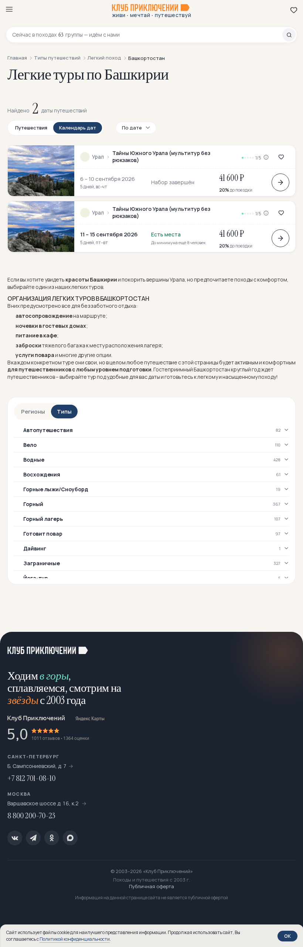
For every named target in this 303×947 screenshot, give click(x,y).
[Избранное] (294, 10)
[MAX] (70, 837)
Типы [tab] (64, 411)
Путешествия (31, 127)
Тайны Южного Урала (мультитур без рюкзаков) (161, 157)
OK (287, 936)
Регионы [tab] (33, 411)
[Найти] (289, 34)
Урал (98, 157)
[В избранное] (281, 157)
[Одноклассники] (51, 837)
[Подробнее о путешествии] (280, 182)
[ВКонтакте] (14, 837)
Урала (177, 279)
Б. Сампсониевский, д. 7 (37, 765)
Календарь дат (77, 127)
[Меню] (9, 9)
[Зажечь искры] (288, 646)
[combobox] (147, 34)
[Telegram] (33, 837)
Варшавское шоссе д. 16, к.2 (43, 803)
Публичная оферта (151, 886)
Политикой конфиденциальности (75, 939)
